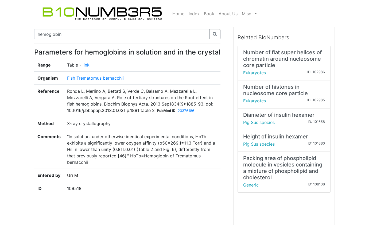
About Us (228, 13)
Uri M (72, 175)
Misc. (248, 13)
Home (178, 13)
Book (209, 13)
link (86, 65)
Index (194, 13)
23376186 (186, 110)
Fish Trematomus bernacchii (95, 78)
